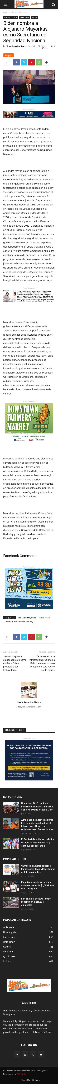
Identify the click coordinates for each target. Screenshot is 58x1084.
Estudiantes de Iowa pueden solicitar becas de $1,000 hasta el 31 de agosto (37, 885)
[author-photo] (29, 697)
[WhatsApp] (39, 62)
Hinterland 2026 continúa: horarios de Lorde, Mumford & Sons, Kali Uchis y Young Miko (37, 806)
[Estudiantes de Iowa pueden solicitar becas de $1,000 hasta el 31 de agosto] (11, 886)
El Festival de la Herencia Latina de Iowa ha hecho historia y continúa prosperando (37, 842)
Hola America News (16, 46)
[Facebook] (16, 62)
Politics (34, 17)
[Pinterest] (31, 62)
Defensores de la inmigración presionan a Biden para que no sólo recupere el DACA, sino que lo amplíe (42, 663)
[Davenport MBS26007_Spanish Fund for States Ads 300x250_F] (29, 779)
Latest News (24, 17)
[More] (46, 62)
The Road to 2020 (19, 12)
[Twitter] (24, 62)
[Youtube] (41, 1054)
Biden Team (44, 618)
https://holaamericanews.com (29, 707)
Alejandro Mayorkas (27, 618)
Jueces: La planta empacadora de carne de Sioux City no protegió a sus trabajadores (14, 663)
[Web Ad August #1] (29, 304)
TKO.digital (22, 1074)
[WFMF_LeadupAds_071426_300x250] (29, 611)
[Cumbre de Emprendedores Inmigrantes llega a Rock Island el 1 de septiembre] (11, 869)
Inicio (5, 12)
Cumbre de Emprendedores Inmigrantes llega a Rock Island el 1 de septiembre (38, 869)
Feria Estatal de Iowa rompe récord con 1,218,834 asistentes (36, 901)
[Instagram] (25, 1054)
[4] (29, 120)
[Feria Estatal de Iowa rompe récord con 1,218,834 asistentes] (11, 902)
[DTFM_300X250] (29, 445)
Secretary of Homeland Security (19, 621)
